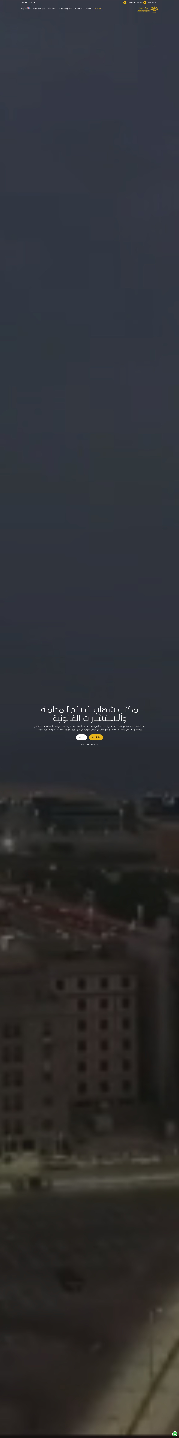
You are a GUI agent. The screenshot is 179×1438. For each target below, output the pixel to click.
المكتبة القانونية (65, 8)
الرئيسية (98, 8)
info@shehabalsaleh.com (135, 2)
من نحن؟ (88, 8)
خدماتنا (79, 8)
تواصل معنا (52, 8)
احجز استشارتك (39, 8)
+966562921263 (152, 2)
